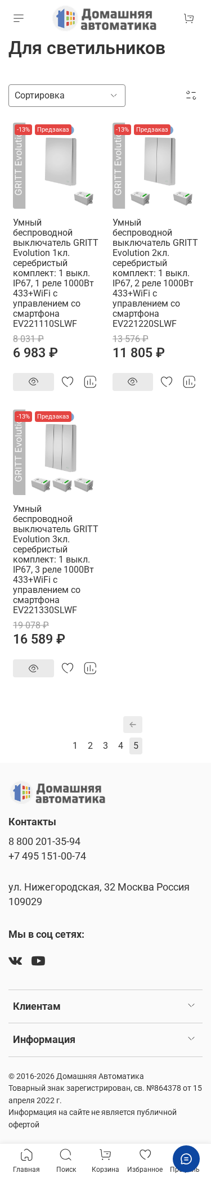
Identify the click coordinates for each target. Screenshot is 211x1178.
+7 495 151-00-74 (47, 856)
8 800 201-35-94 (44, 841)
